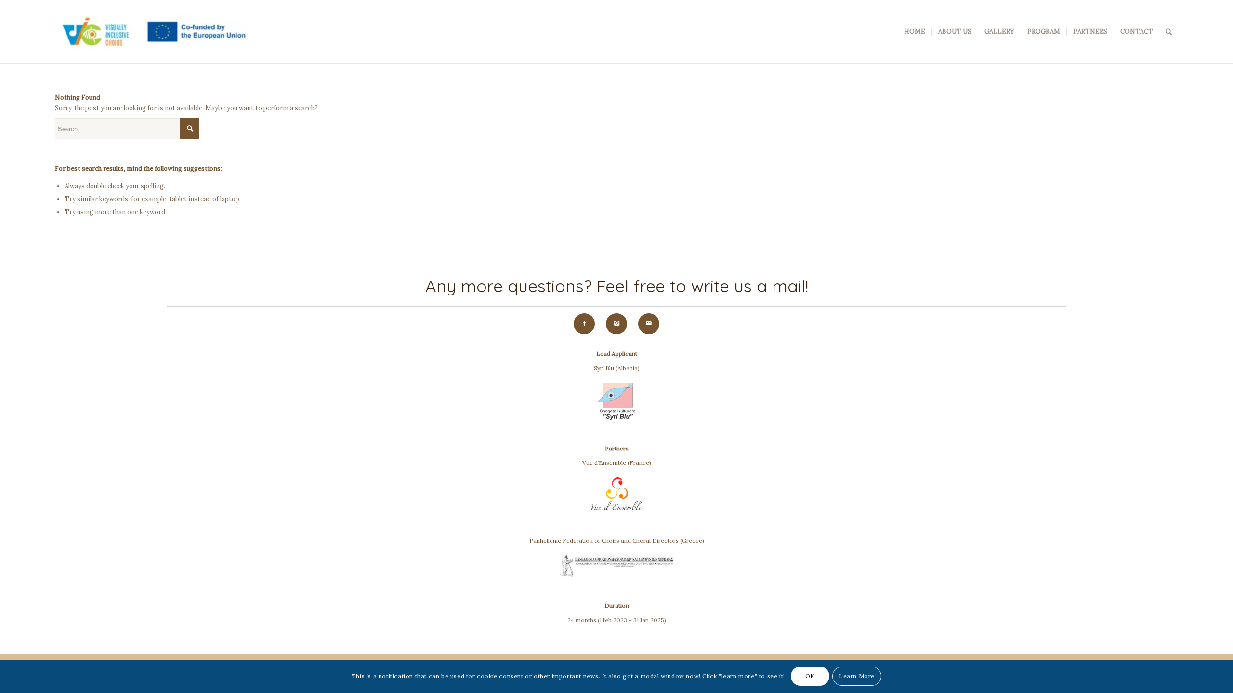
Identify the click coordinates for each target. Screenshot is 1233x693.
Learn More (857, 676)
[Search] (1168, 31)
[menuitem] (914, 31)
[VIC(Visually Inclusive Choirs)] (151, 31)
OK (810, 676)
